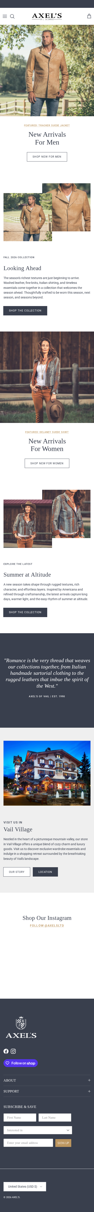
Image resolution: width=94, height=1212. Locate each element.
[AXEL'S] (47, 16)
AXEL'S (16, 1197)
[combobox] (36, 1130)
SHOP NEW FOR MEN (47, 156)
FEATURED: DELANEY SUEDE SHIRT (47, 432)
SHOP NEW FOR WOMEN (47, 463)
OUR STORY (16, 872)
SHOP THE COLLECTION (25, 612)
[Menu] (5, 16)
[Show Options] (68, 1130)
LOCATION (45, 872)
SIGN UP (63, 1143)
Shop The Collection (25, 310)
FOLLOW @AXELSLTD (47, 925)
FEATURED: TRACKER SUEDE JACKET (47, 125)
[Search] (14, 16)
